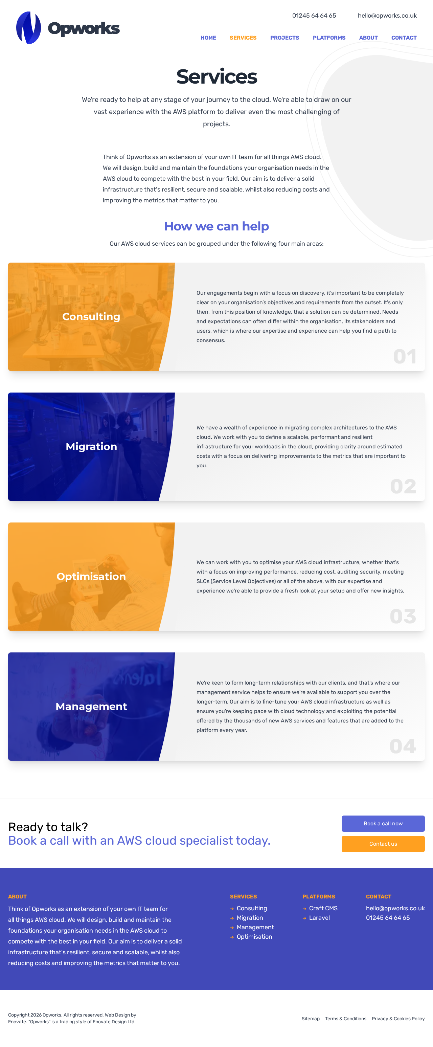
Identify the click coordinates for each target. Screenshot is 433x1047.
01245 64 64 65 (314, 15)
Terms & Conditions (345, 1019)
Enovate (17, 1022)
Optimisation (254, 936)
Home (208, 38)
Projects (284, 38)
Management (255, 927)
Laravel (319, 917)
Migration (250, 917)
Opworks (68, 28)
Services (243, 38)
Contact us (383, 844)
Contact (404, 38)
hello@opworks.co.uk (387, 15)
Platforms (329, 38)
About (368, 38)
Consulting (252, 908)
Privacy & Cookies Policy (398, 1019)
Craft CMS (323, 908)
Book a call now (383, 823)
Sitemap (311, 1019)
